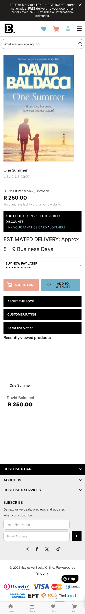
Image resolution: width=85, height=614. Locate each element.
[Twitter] (47, 549)
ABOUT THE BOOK (20, 301)
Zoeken (80, 44)
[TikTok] (58, 549)
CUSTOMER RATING (21, 314)
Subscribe (77, 536)
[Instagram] (27, 549)
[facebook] (37, 549)
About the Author (19, 328)
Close (80, 5)
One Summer (20, 385)
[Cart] (56, 29)
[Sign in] (68, 28)
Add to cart (25, 285)
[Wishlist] (43, 29)
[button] (79, 28)
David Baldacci (16, 176)
